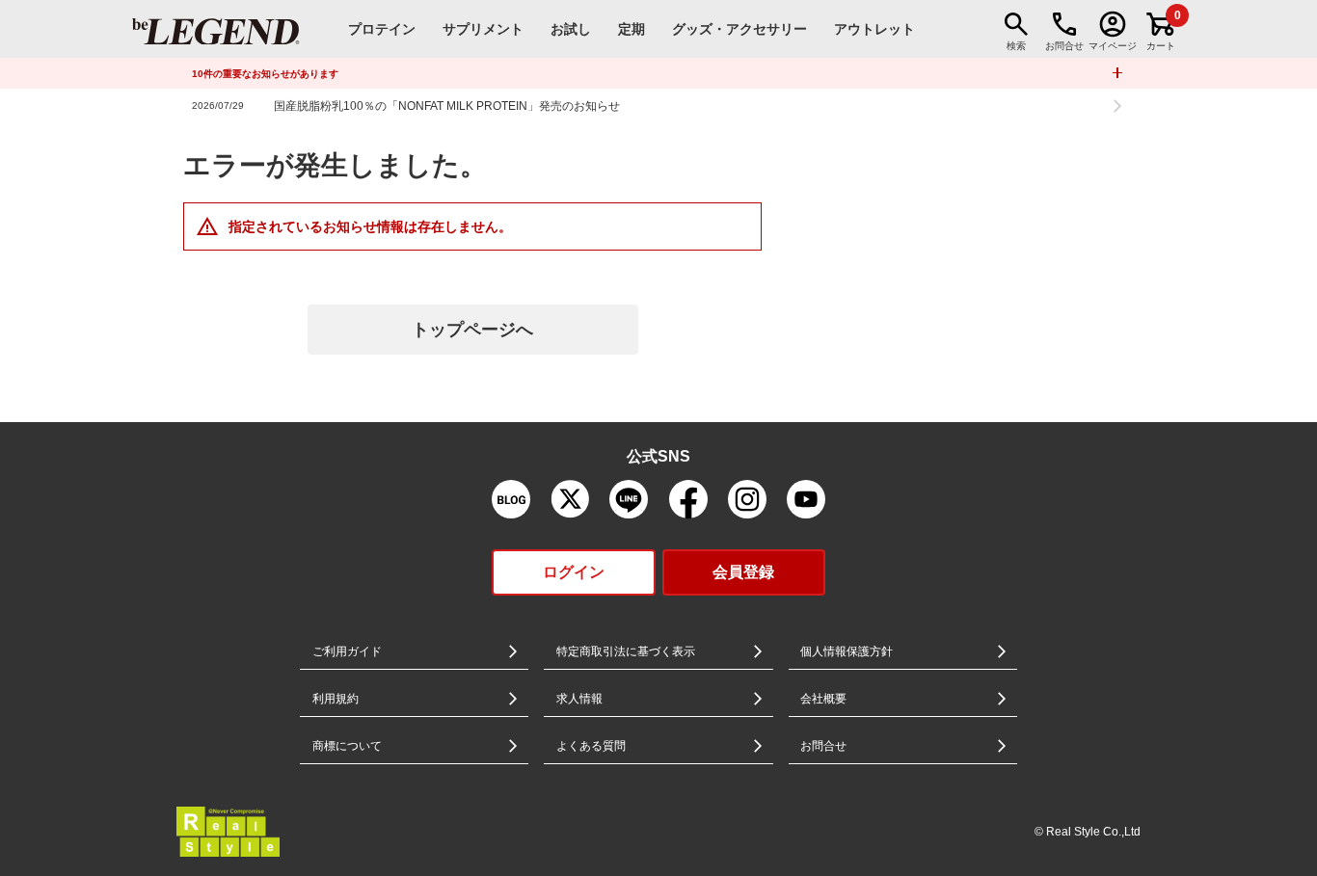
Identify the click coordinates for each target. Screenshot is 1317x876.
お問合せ (823, 746)
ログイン (574, 572)
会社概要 (823, 698)
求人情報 (579, 698)
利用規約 (335, 698)
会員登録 (743, 572)
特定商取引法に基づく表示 (625, 651)
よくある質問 (591, 746)
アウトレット (874, 29)
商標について (347, 746)
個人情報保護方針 (846, 651)
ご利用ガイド (347, 651)
